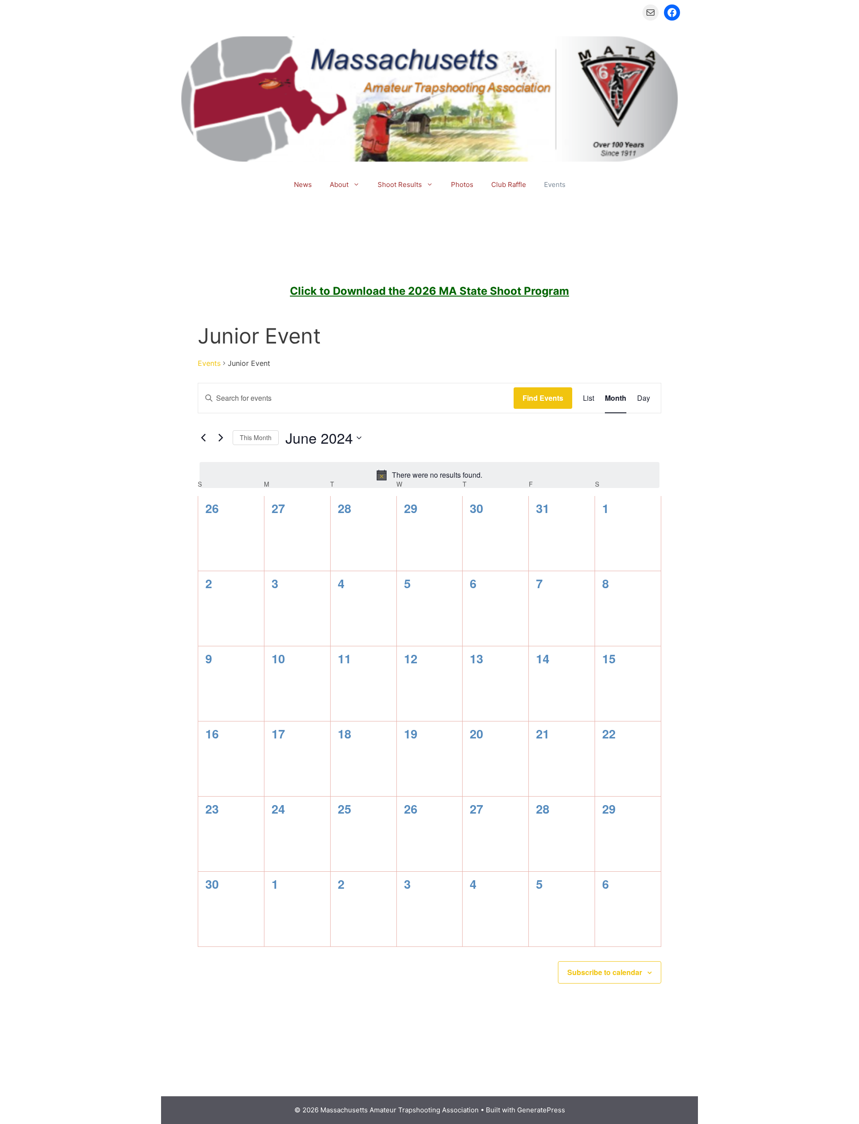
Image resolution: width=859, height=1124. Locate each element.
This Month (256, 437)
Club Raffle (508, 184)
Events (555, 184)
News (303, 184)
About (339, 184)
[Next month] (220, 438)
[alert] (429, 475)
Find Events (543, 398)
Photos (462, 184)
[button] (359, 184)
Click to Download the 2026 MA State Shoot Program (429, 290)
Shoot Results (400, 184)
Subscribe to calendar (604, 972)
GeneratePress (541, 1110)
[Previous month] (203, 438)
